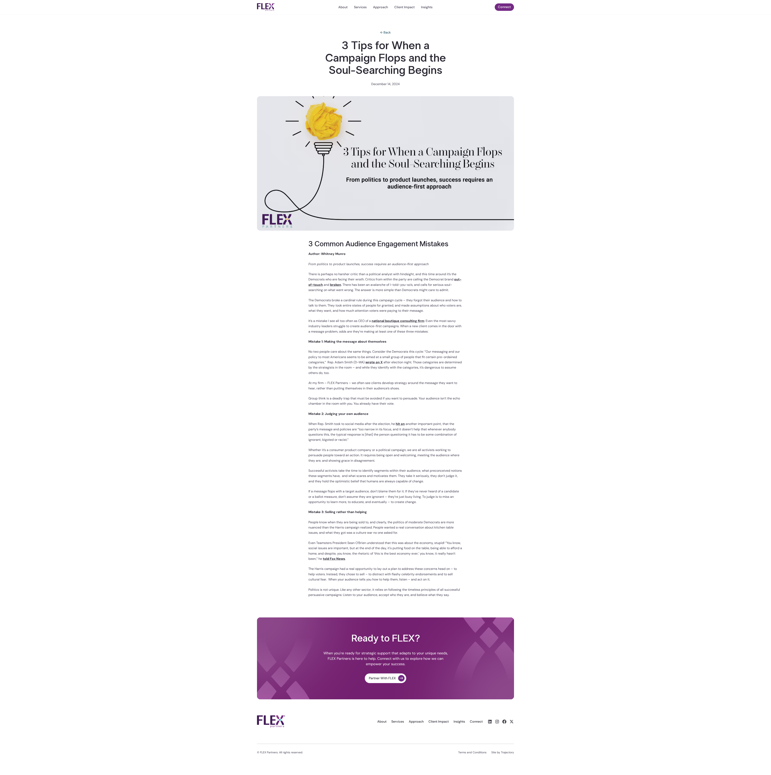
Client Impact (404, 7)
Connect (504, 7)
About (343, 7)
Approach (380, 7)
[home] (284, 7)
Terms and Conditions (472, 752)
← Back (385, 32)
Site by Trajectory (502, 752)
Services (360, 7)
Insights (426, 7)
